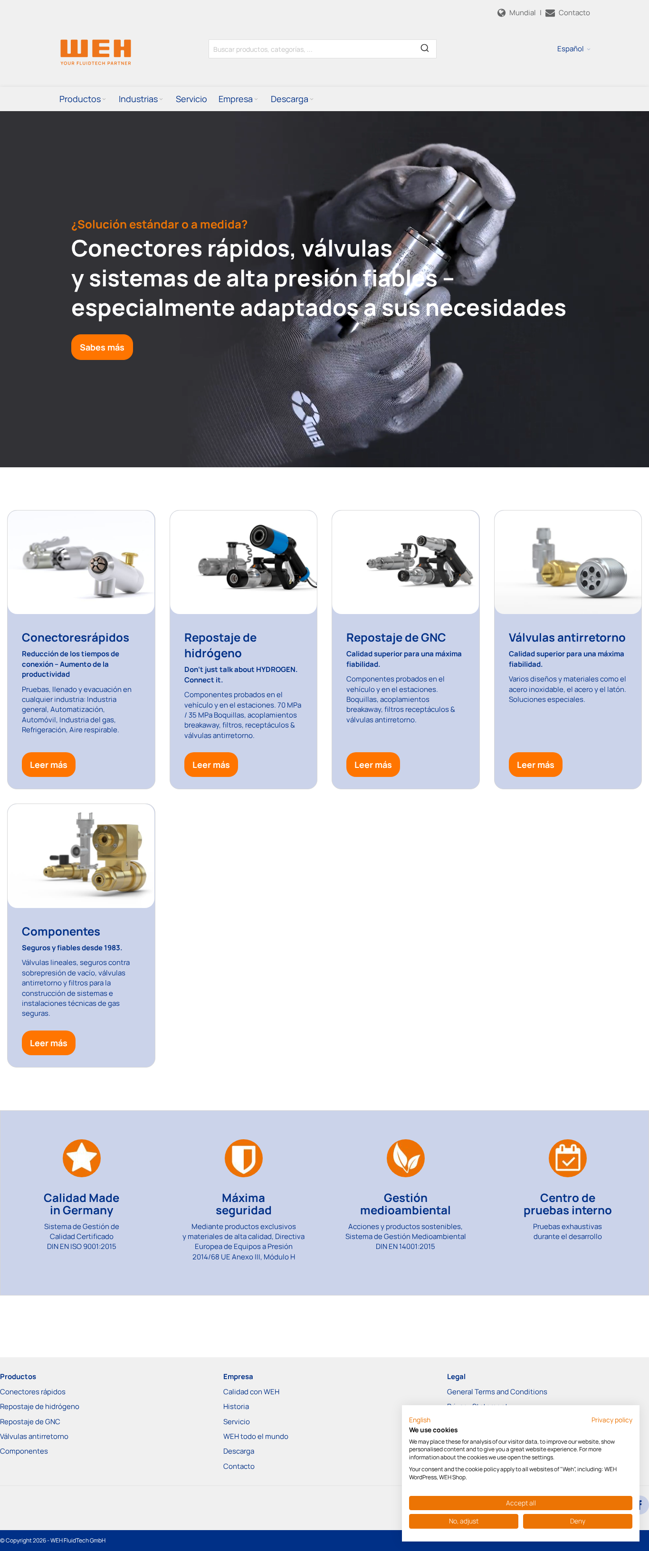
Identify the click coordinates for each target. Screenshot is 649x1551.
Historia (236, 1406)
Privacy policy (612, 1419)
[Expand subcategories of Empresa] (256, 99)
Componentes (24, 1451)
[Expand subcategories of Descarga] (311, 99)
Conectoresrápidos (75, 637)
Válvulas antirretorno (34, 1436)
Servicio (236, 1422)
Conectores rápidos (33, 1392)
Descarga (238, 1451)
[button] (574, 48)
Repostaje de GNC (396, 637)
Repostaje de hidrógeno (39, 1406)
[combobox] (323, 48)
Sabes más (102, 347)
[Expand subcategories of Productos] (104, 99)
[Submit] (425, 47)
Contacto (239, 1466)
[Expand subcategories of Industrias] (161, 99)
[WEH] (96, 52)
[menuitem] (83, 99)
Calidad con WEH (251, 1392)
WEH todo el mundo (255, 1436)
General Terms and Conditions (497, 1392)
